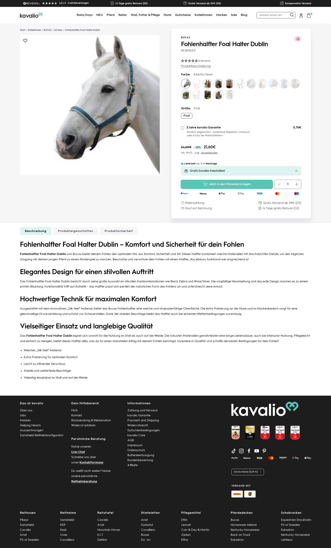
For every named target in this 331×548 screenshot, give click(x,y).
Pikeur (24, 520)
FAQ (74, 410)
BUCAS (48, 30)
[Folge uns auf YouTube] (256, 451)
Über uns (26, 410)
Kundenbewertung (140, 460)
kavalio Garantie (138, 415)
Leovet (186, 525)
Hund (167, 15)
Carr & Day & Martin (195, 530)
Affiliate (132, 465)
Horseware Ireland (243, 525)
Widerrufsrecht (137, 425)
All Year (58, 30)
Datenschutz (136, 450)
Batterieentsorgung (140, 455)
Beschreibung (35, 231)
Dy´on (145, 539)
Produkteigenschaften (75, 231)
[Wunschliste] (25, 41)
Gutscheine (183, 15)
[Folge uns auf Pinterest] (264, 451)
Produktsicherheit (119, 231)
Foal (187, 115)
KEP (63, 525)
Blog (244, 15)
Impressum (134, 445)
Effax (184, 539)
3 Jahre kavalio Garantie (203, 127)
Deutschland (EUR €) (246, 472)
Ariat (23, 535)
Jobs (23, 415)
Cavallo (25, 530)
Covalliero (67, 539)
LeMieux (287, 539)
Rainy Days (85, 15)
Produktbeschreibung (196, 66)
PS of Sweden (29, 539)
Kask (63, 530)
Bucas (185, 37)
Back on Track (240, 535)
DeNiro (102, 539)
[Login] (301, 15)
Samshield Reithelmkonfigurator (42, 435)
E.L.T (100, 535)
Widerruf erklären (83, 425)
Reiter (122, 15)
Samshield (27, 525)
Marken (221, 15)
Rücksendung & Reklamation (91, 420)
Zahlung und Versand (142, 410)
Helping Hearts (30, 425)
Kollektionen (203, 15)
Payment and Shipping (143, 420)
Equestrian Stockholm (296, 520)
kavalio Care (136, 435)
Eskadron (237, 539)
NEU (99, 15)
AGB (130, 440)
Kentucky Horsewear (245, 530)
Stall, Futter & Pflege (145, 15)
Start (22, 30)
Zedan (186, 535)
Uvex (63, 535)
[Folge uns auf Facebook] (249, 451)
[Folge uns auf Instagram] (241, 451)
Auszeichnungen (31, 430)
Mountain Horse (108, 530)
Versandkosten (209, 153)
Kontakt (76, 415)
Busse (145, 535)
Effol (184, 520)
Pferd (111, 15)
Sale (234, 15)
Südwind (147, 525)
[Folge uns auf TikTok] (233, 451)
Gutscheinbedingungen (143, 430)
